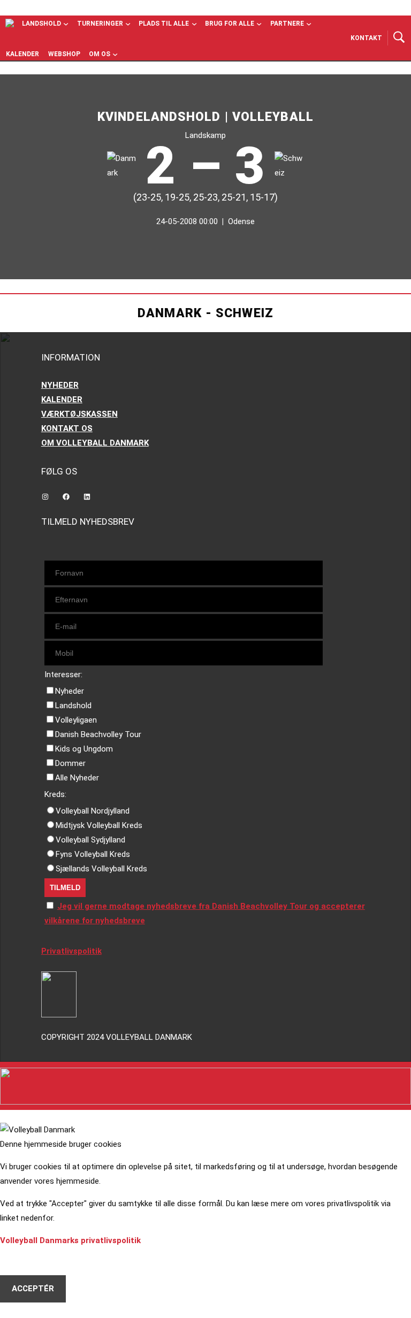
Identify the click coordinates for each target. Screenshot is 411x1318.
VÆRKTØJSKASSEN (79, 414)
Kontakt (366, 38)
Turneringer (100, 23)
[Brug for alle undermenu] (65, 23)
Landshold (41, 23)
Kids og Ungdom (84, 749)
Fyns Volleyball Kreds (93, 854)
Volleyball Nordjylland (93, 811)
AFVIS (23, 1261)
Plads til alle (164, 23)
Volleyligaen (76, 720)
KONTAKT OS (67, 428)
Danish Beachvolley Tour (98, 734)
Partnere (287, 23)
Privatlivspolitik (71, 951)
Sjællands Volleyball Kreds (101, 868)
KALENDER (61, 399)
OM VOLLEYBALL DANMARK (95, 443)
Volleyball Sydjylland (90, 840)
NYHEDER (60, 385)
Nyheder (69, 691)
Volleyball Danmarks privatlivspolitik (70, 1240)
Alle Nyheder (77, 778)
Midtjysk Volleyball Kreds (99, 825)
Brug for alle (229, 23)
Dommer (70, 763)
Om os (99, 54)
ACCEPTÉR (33, 1288)
